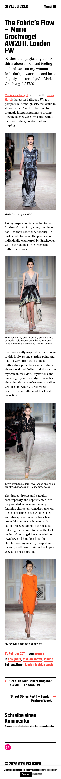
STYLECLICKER (16, 6)
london (48, 660)
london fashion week (39, 665)
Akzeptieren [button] (26, 774)
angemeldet (18, 726)
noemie (39, 654)
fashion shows (32, 660)
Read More (37, 774)
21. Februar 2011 (15, 654)
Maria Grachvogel (16, 95)
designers (14, 660)
